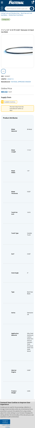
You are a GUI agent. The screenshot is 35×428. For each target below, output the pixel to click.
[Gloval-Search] (31, 8)
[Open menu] (1, 2)
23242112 (10, 79)
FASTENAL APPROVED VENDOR (21, 82)
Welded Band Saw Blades (16, 15)
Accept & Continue (5, 422)
